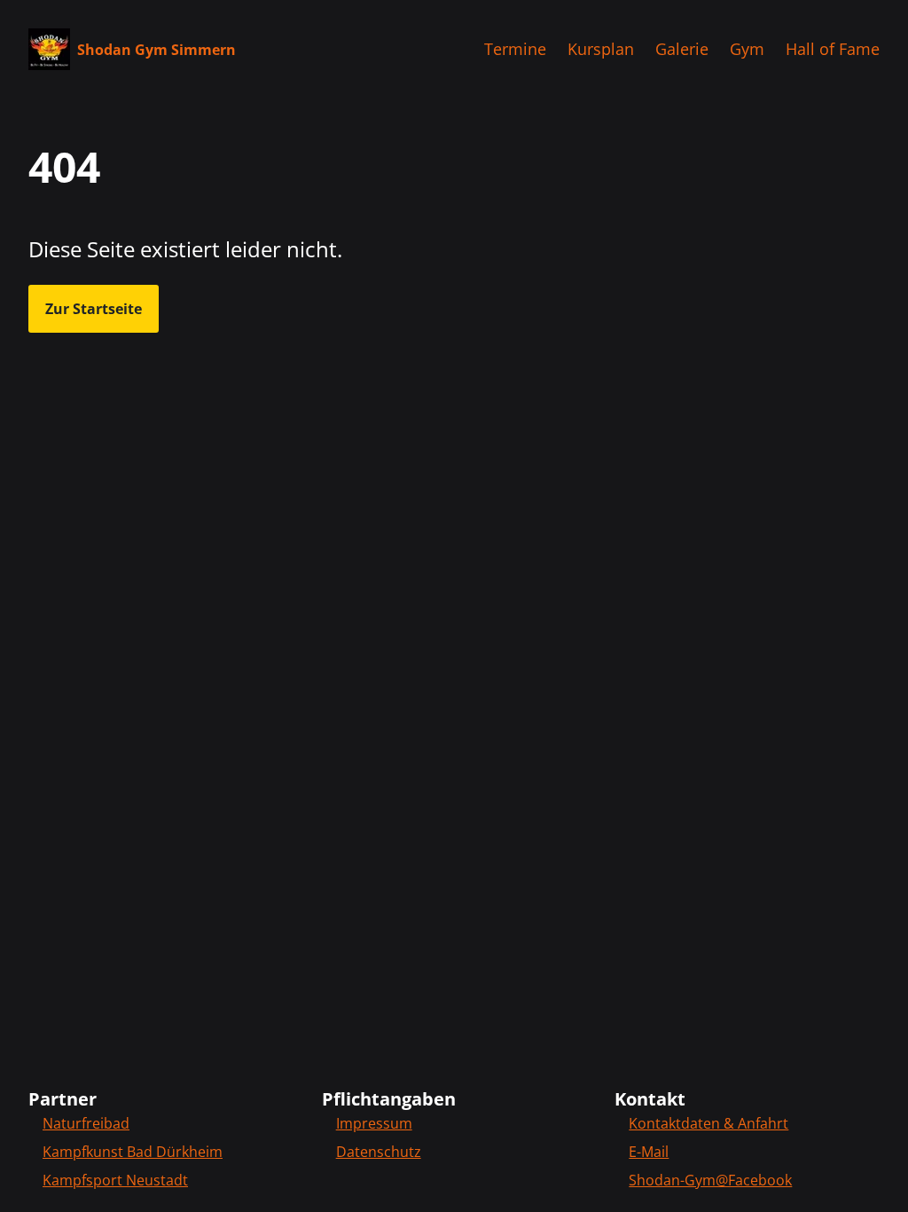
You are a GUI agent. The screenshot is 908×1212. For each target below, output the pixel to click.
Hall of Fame (833, 48)
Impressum (374, 1123)
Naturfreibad (86, 1123)
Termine (515, 48)
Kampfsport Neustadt (115, 1180)
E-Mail (649, 1151)
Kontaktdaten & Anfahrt (708, 1123)
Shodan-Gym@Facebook (710, 1180)
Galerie (681, 48)
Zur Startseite (93, 309)
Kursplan (601, 48)
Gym (747, 48)
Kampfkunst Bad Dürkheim (133, 1151)
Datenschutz (378, 1151)
